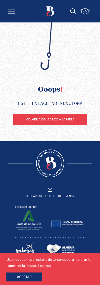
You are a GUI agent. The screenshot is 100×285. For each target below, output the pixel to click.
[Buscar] (73, 11)
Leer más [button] (45, 265)
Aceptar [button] (24, 277)
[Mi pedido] (85, 11)
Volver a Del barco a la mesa (50, 119)
